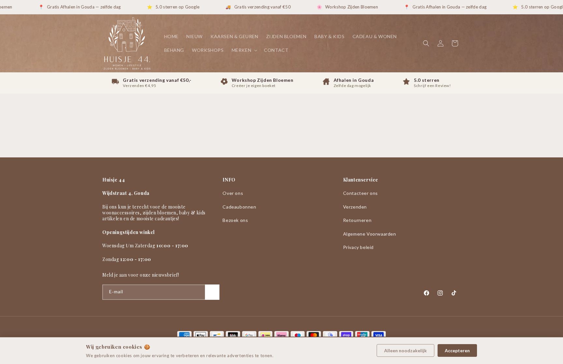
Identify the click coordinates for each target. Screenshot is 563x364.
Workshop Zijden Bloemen (345, 6)
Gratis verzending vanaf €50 (256, 6)
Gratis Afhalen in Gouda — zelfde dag (78, 6)
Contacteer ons (360, 193)
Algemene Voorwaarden (369, 234)
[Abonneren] (212, 292)
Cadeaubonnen (239, 207)
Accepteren (457, 350)
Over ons (233, 193)
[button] (244, 50)
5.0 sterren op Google (171, 6)
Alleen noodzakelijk (405, 350)
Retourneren (357, 220)
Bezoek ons (235, 220)
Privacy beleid (358, 247)
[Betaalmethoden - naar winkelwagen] (281, 335)
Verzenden (355, 207)
